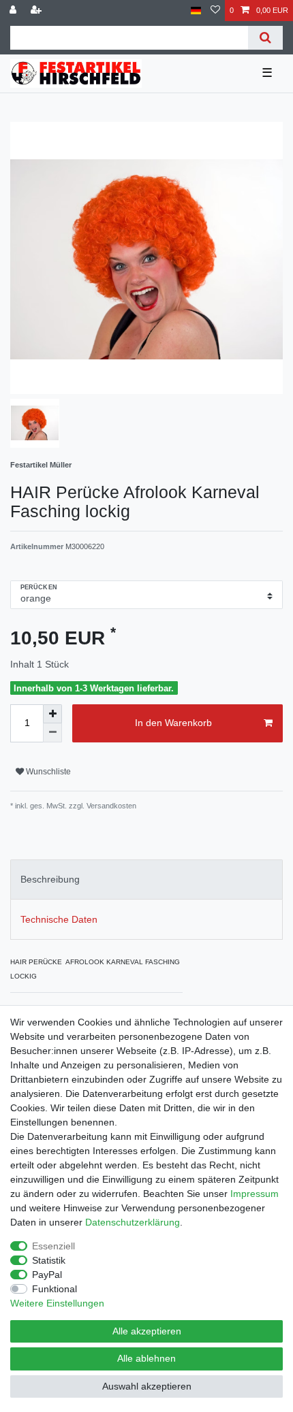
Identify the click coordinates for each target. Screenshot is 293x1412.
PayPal (47, 1274)
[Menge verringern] (52, 732)
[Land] (196, 10)
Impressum (254, 1193)
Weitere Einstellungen (57, 1303)
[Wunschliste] (215, 10)
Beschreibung (50, 879)
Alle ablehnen (146, 1358)
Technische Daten (58, 919)
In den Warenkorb (173, 722)
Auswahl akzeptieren (146, 1386)
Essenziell (53, 1246)
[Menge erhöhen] (52, 713)
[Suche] (265, 38)
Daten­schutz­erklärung (132, 1222)
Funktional (54, 1288)
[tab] (146, 879)
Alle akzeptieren (146, 1331)
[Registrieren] (37, 10)
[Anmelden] (14, 10)
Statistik (48, 1260)
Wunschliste (47, 771)
